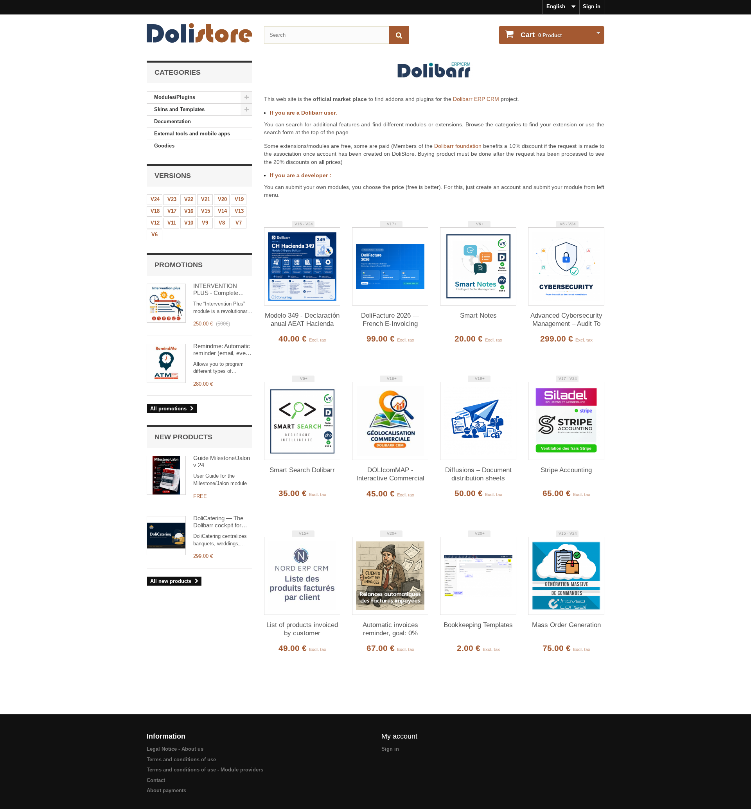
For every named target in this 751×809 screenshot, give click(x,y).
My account (399, 736)
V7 (238, 223)
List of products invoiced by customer (302, 629)
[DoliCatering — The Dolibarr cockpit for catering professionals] (166, 535)
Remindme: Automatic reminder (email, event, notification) (222, 350)
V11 (171, 223)
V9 (205, 223)
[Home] (199, 33)
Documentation (172, 121)
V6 (154, 234)
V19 (239, 199)
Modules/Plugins (174, 97)
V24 (155, 199)
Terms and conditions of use (181, 759)
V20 (222, 199)
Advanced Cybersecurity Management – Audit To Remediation (566, 320)
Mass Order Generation (566, 625)
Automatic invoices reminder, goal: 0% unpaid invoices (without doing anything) (390, 629)
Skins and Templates (179, 109)
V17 (171, 211)
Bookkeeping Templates (478, 625)
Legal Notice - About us (175, 749)
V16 (188, 211)
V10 (188, 223)
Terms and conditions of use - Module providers (205, 770)
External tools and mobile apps (192, 134)
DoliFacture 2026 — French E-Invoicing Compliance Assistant (390, 320)
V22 (188, 199)
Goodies (164, 146)
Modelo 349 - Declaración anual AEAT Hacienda (302, 319)
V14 (222, 211)
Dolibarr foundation (458, 146)
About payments (166, 790)
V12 (155, 223)
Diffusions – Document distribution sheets (478, 474)
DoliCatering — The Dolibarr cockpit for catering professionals (221, 522)
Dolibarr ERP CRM (476, 99)
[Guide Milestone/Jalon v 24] (166, 475)
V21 (205, 199)
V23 (171, 199)
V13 (239, 211)
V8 (222, 223)
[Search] (399, 35)
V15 (205, 211)
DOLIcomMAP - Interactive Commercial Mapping (390, 474)
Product (541, 35)
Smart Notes (478, 315)
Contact (156, 780)
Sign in (591, 6)
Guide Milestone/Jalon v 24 (221, 461)
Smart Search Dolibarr (302, 470)
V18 (155, 211)
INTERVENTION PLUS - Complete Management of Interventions (215, 289)
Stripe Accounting (566, 470)
